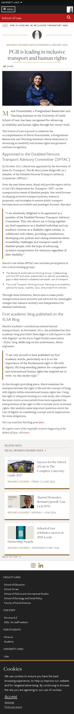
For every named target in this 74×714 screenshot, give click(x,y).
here (41, 422)
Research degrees (19, 481)
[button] (69, 18)
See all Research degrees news (24, 450)
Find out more (13, 707)
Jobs (6, 656)
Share (10, 66)
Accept (11, 696)
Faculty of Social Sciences (17, 603)
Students (9, 641)
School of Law (11, 18)
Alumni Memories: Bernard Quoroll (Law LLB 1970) (51, 501)
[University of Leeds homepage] (70, 9)
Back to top (10, 557)
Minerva (8, 637)
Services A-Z (10, 617)
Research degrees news (21, 45)
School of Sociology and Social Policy (23, 598)
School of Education (14, 584)
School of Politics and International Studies (26, 594)
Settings (9, 702)
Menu (10, 9)
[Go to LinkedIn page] (41, 565)
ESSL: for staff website (16, 622)
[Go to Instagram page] (33, 565)
